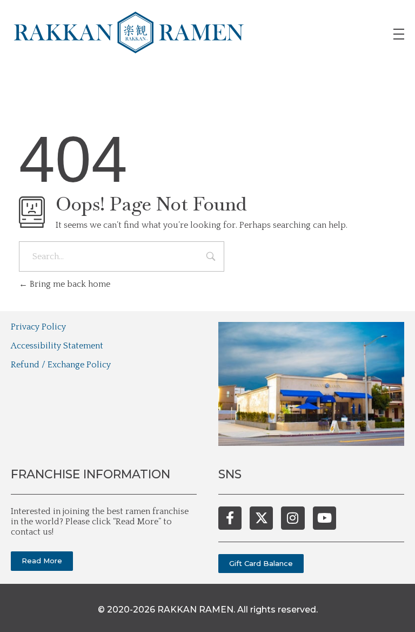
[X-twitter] (261, 518)
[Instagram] (292, 518)
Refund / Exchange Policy (61, 365)
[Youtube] (324, 518)
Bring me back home (69, 284)
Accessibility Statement (57, 346)
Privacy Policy (38, 327)
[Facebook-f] (230, 518)
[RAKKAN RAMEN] (129, 32)
